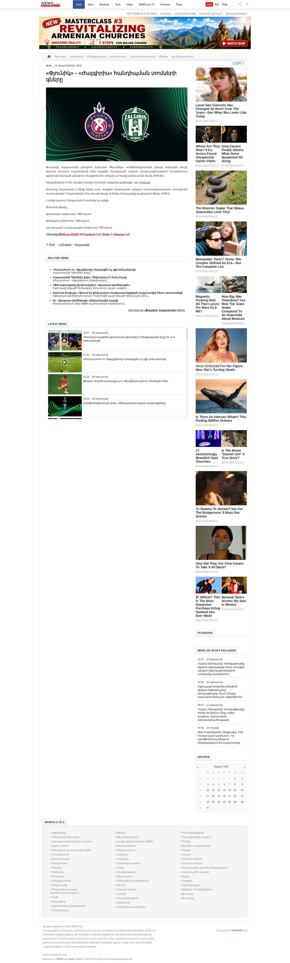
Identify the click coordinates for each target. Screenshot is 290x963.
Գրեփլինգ (58, 901)
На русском (82, 244)
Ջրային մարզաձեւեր (196, 845)
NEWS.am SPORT (68, 234)
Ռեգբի (186, 850)
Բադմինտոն (60, 854)
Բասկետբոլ (118, 56)
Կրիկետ (122, 854)
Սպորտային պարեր (195, 871)
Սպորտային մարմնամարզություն (205, 867)
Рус (217, 4)
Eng (224, 4)
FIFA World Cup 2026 (141, 13)
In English (65, 244)
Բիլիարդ (58, 871)
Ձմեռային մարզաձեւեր (133, 880)
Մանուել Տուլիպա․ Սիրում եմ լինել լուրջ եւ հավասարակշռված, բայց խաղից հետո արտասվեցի (118, 292)
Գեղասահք (59, 885)
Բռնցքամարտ (97, 56)
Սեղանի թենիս (192, 858)
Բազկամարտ (61, 858)
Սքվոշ (186, 876)
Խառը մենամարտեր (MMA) (135, 841)
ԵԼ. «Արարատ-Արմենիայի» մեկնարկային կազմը (85, 300)
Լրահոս (165, 13)
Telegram (118, 234)
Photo (179, 4)
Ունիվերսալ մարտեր (131, 906)
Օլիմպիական (191, 885)
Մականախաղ (126, 889)
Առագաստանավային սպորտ (72, 841)
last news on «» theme (156, 310)
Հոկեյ (120, 867)
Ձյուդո (121, 885)
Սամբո (186, 854)
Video (130, 4)
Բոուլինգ (58, 876)
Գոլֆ (55, 897)
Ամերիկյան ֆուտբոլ (65, 837)
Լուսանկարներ (210, 13)
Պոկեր (186, 841)
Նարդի (121, 893)
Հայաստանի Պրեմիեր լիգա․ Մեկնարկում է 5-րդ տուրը (90, 277)
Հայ (209, 4)
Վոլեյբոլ (187, 880)
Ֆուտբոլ (60, 56)
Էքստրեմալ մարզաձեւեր (69, 905)
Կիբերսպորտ (126, 850)
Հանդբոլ (123, 858)
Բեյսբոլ (57, 867)
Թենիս (163, 56)
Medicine (104, 4)
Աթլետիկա (59, 832)
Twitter (106, 234)
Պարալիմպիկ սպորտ (196, 837)
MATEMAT (237, 930)
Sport (79, 4)
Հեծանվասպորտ (128, 863)
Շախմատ (77, 56)
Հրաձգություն (126, 871)
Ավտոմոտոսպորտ (142, 56)
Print (52, 244)
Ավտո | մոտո (60, 845)
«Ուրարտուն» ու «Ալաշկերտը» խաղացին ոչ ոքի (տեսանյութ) (94, 269)
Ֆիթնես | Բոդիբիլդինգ (197, 889)
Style (90, 4)
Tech (117, 4)
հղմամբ (144, 182)
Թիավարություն (128, 837)
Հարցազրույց (185, 13)
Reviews (165, 4)
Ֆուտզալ (188, 898)
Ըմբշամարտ (60, 910)
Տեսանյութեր (236, 13)
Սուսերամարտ (192, 863)
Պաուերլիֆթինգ (193, 832)
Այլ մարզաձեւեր (182, 56)
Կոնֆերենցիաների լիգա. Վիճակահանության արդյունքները (124, 403)
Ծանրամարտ (126, 845)
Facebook (89, 234)
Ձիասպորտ (125, 876)
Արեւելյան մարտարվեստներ (71, 850)
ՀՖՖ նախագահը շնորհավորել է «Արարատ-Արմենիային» (91, 285)
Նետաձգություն (127, 898)
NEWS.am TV (146, 4)
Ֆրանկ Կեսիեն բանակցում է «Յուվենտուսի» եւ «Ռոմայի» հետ (125, 381)
